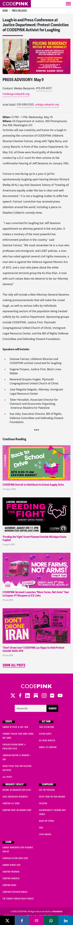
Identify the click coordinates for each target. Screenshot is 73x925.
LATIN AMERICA (45, 834)
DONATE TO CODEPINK (48, 747)
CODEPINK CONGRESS (11, 878)
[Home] (15, 3)
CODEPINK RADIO (9, 885)
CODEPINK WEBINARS (11, 871)
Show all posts (14, 665)
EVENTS (8, 722)
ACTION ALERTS (45, 733)
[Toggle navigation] (68, 3)
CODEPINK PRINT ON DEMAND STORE (17, 810)
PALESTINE (43, 803)
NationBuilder (58, 911)
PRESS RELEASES (19, 10)
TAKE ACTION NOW (46, 727)
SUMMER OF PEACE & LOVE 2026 (15, 727)
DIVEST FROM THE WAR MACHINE (52, 796)
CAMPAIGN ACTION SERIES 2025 (15, 858)
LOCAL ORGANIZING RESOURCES (15, 796)
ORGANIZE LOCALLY (14, 785)
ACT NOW (46, 722)
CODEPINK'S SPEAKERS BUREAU (15, 892)
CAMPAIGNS (47, 785)
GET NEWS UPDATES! (47, 740)
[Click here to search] (36, 708)
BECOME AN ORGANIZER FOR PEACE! (17, 790)
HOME (5, 10)
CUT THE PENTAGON (47, 790)
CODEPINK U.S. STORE (11, 803)
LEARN (8, 842)
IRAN (41, 827)
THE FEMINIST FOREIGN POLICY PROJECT (18, 898)
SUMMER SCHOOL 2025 (11, 865)
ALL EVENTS (7, 776)
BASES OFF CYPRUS (46, 821)
